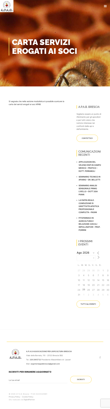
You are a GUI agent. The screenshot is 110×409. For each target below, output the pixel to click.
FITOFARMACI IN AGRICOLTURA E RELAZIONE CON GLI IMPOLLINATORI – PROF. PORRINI (89, 224)
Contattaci (87, 138)
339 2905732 (35, 360)
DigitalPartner (29, 399)
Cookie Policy (27, 397)
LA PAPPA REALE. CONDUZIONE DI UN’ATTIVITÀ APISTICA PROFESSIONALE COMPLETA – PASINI (89, 206)
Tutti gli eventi (88, 304)
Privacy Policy (14, 397)
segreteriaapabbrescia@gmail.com (45, 364)
